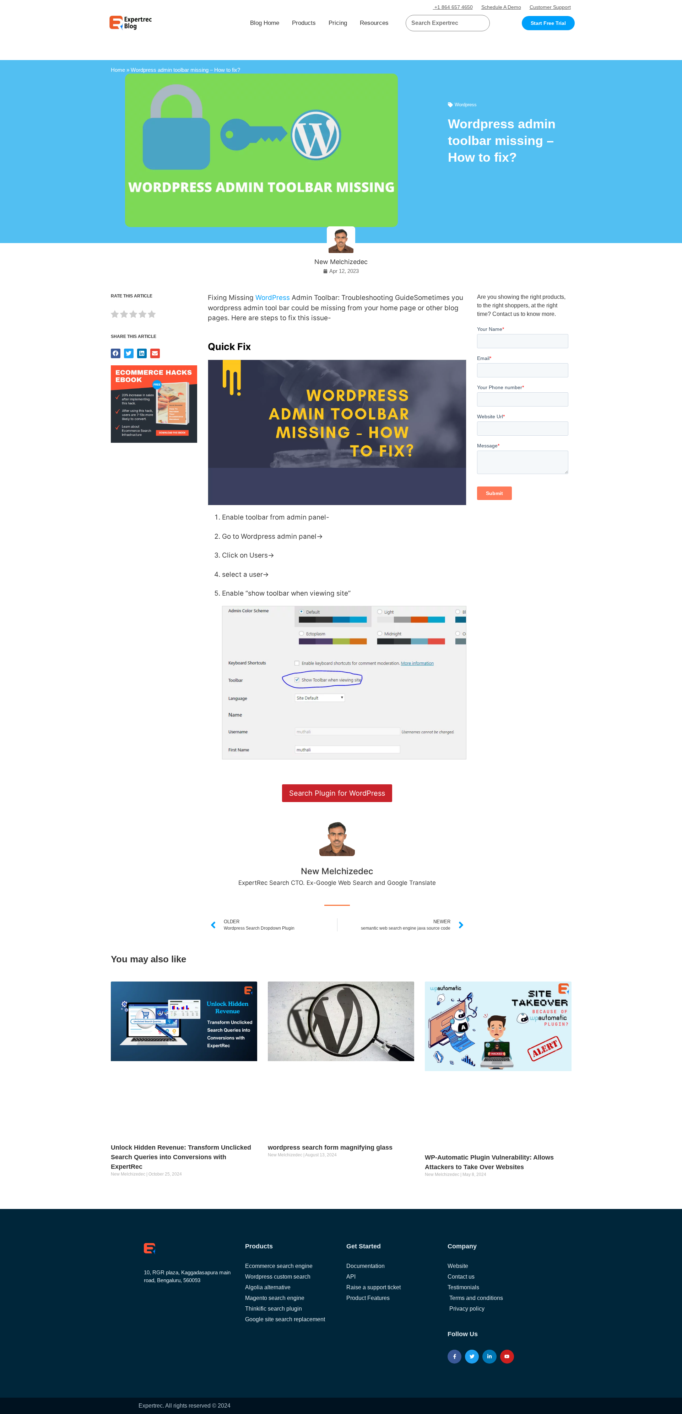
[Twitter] (472, 1357)
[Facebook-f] (454, 1357)
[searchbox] (442, 23)
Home (118, 70)
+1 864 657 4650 (453, 7)
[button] (475, 23)
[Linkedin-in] (489, 1357)
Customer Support (550, 7)
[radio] (115, 315)
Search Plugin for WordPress (337, 793)
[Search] (481, 23)
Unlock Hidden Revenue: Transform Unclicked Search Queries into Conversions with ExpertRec (181, 1157)
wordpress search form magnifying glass (330, 1147)
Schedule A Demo (501, 7)
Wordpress (466, 104)
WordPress (272, 298)
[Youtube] (507, 1357)
